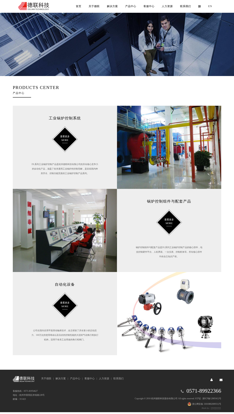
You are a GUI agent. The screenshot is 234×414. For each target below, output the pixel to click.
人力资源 (104, 378)
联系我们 (118, 378)
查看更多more (65, 138)
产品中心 (75, 378)
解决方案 (61, 378)
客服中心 (89, 378)
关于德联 (46, 378)
